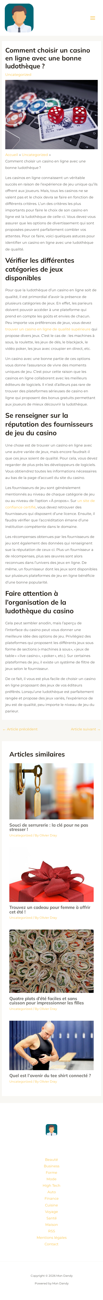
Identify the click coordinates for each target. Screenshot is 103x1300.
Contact (51, 1244)
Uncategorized (18, 74)
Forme (51, 1172)
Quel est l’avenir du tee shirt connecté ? (50, 1075)
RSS (51, 1231)
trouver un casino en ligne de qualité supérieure (48, 329)
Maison (51, 1224)
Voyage (51, 1212)
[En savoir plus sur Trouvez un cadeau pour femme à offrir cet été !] (51, 874)
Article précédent (20, 729)
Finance (52, 1198)
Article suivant (86, 729)
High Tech (51, 1185)
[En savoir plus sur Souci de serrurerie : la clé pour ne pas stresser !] (51, 791)
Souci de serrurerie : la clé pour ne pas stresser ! (48, 827)
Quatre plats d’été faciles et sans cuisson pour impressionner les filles (46, 1001)
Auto (51, 1192)
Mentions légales (52, 1237)
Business (51, 1166)
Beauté (51, 1159)
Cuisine (51, 1205)
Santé (51, 1218)
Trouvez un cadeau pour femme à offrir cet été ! (49, 909)
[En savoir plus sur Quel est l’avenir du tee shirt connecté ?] (51, 1045)
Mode (51, 1179)
